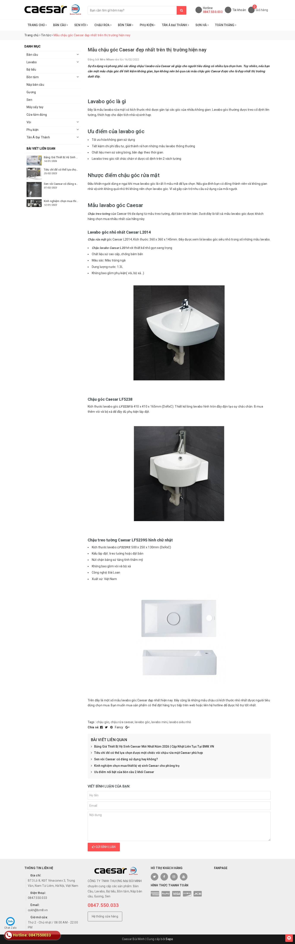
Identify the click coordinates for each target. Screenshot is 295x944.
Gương (31, 92)
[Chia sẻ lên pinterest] (112, 727)
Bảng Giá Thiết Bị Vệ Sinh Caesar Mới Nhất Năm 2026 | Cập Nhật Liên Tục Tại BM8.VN (154, 746)
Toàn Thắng (225, 25)
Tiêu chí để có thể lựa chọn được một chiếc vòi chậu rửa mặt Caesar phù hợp (148, 752)
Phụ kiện (32, 129)
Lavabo (32, 62)
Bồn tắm (33, 77)
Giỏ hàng (262, 10)
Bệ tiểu (31, 69)
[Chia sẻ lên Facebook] (102, 727)
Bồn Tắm (125, 25)
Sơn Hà (201, 25)
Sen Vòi (80, 25)
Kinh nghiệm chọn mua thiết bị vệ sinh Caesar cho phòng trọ (137, 765)
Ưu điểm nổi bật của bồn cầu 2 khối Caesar (124, 772)
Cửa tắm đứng (37, 114)
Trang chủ (37, 25)
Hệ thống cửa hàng (105, 916)
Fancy (119, 727)
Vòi (29, 122)
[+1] (127, 727)
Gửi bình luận (105, 847)
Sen (29, 99)
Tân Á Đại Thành (175, 25)
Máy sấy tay (35, 107)
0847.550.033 (213, 12)
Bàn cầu (32, 54)
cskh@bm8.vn (38, 910)
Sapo (169, 939)
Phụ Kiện (147, 25)
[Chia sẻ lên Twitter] (107, 727)
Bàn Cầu (60, 25)
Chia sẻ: (94, 727)
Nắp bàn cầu (35, 84)
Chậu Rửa (102, 25)
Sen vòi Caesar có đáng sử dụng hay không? (126, 759)
